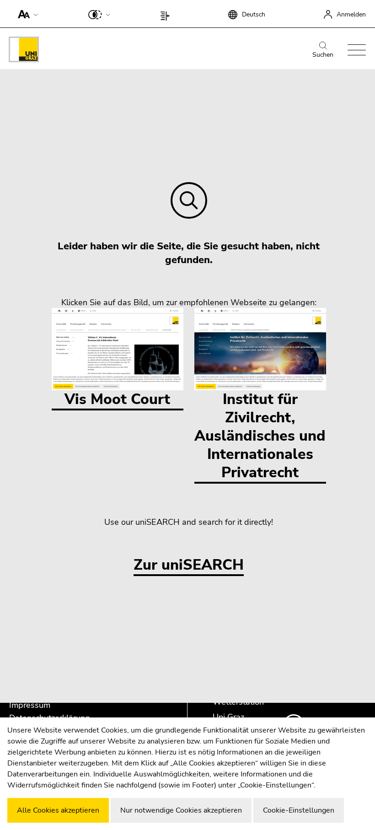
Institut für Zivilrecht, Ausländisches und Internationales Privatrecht (260, 435)
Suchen (322, 54)
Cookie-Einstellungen (298, 810)
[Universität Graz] (24, 51)
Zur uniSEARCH (189, 565)
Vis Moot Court (117, 399)
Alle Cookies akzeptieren (58, 810)
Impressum (29, 705)
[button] (26, 13)
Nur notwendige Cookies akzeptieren (181, 810)
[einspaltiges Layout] (167, 13)
